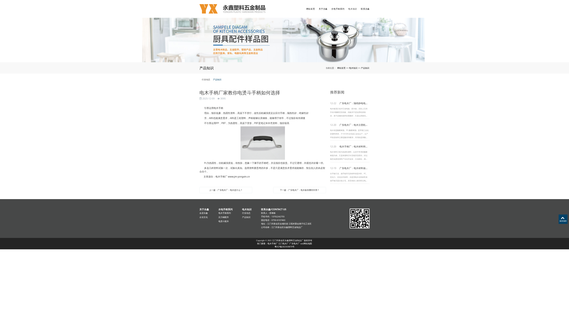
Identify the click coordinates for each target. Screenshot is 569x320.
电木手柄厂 (272, 244)
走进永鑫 (203, 213)
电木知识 (352, 8)
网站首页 (310, 8)
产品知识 (365, 68)
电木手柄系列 (224, 213)
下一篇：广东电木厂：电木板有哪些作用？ (299, 190)
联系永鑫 (365, 8)
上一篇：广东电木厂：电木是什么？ (225, 190)
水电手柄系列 (337, 8)
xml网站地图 (306, 244)
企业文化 (203, 217)
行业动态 (206, 79)
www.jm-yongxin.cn (239, 176)
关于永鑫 (323, 8)
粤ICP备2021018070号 (284, 247)
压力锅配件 (223, 217)
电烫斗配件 (223, 221)
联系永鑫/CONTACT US (273, 209)
